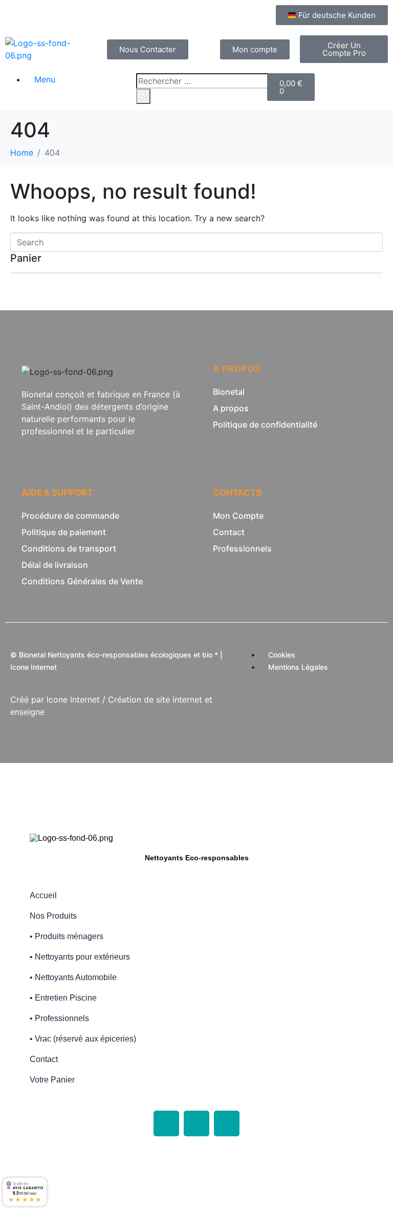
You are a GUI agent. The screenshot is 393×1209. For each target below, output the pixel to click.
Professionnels (242, 548)
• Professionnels (59, 1018)
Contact (229, 532)
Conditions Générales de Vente (82, 581)
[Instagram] (196, 1123)
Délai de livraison (54, 565)
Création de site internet (155, 699)
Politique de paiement (63, 532)
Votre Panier (52, 1079)
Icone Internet (73, 699)
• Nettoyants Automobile (73, 977)
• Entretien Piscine (63, 997)
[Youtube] (226, 1123)
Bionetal (229, 392)
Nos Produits (53, 915)
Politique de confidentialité (265, 424)
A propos (231, 408)
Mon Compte (238, 516)
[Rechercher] (143, 96)
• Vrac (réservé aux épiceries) (83, 1038)
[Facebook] (166, 1123)
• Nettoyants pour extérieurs (80, 956)
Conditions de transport (68, 548)
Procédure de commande (70, 516)
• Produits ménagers (66, 936)
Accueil (43, 895)
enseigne (27, 712)
